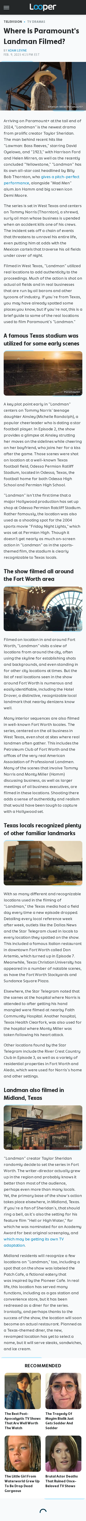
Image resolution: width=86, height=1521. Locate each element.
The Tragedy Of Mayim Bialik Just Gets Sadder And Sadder (59, 1420)
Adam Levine (17, 50)
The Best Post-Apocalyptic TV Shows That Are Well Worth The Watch (23, 1420)
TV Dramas (36, 21)
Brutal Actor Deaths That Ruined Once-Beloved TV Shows (61, 1481)
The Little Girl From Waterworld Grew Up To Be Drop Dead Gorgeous (22, 1483)
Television (13, 21)
